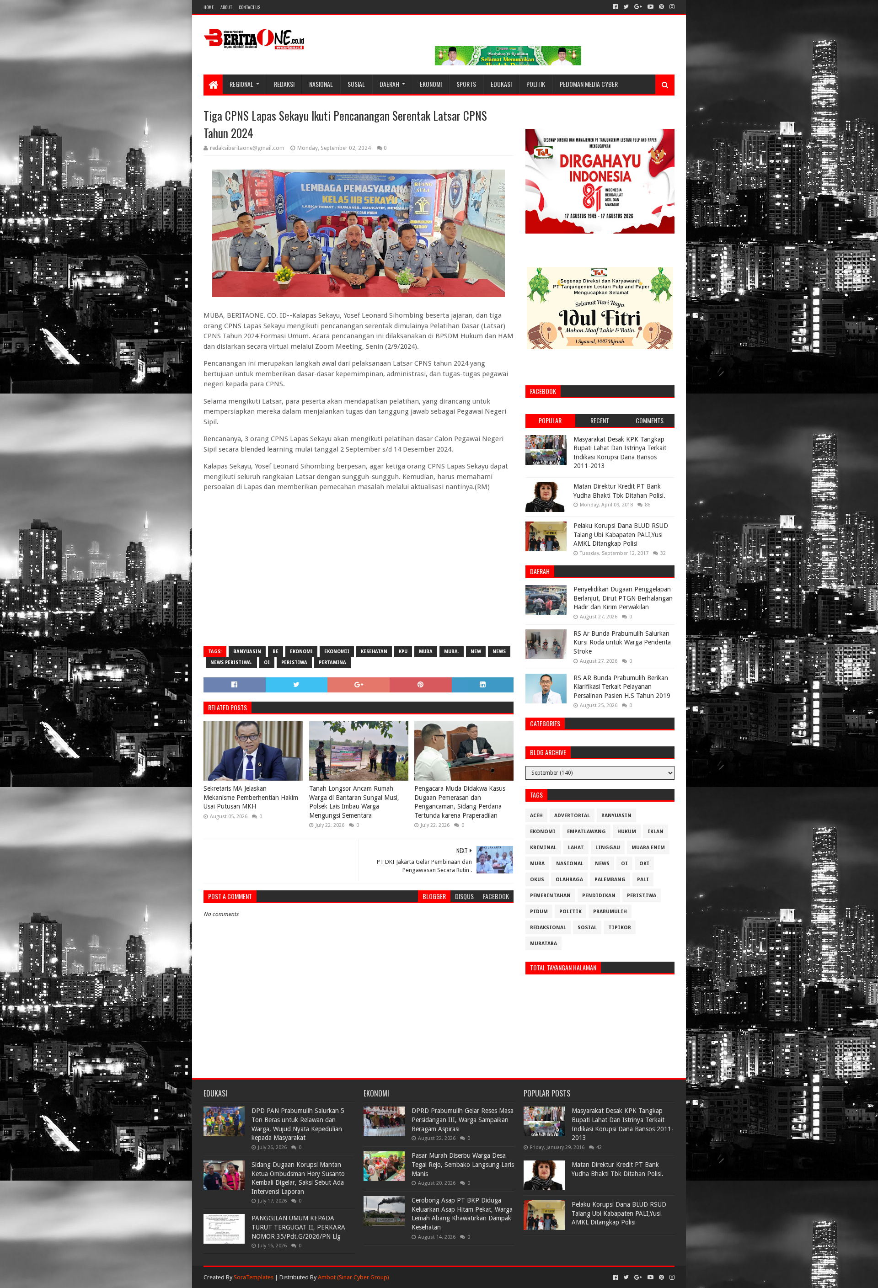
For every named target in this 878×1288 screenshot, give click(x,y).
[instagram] (671, 7)
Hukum (626, 832)
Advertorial (572, 816)
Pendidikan (599, 896)
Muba (426, 651)
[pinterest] (661, 7)
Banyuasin (247, 651)
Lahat (576, 848)
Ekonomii (336, 651)
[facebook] (615, 7)
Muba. (451, 651)
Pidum (539, 912)
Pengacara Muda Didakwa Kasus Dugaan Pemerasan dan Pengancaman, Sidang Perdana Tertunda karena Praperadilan (459, 802)
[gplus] (638, 7)
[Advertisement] (358, 573)
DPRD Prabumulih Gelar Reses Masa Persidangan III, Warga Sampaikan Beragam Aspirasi (463, 1119)
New (476, 651)
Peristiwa (294, 662)
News (499, 651)
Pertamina (332, 662)
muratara (543, 944)
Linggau (607, 848)
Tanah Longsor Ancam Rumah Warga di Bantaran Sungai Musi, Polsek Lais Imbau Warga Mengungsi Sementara (354, 802)
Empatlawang (586, 832)
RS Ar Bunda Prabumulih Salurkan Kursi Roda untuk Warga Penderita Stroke (622, 642)
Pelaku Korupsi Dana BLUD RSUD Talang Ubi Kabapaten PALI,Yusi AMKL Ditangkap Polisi (620, 534)
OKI (644, 864)
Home (208, 7)
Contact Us (249, 7)
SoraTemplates (253, 1277)
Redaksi (284, 84)
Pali (643, 880)
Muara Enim (648, 848)
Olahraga (569, 880)
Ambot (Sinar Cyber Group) (353, 1277)
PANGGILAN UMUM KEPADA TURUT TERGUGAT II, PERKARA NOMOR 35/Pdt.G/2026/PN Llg (298, 1227)
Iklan (656, 832)
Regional (241, 84)
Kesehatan (374, 651)
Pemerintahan (550, 896)
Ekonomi (431, 84)
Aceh (536, 816)
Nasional (321, 84)
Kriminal (543, 848)
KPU (403, 651)
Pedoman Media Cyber (589, 84)
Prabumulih (610, 912)
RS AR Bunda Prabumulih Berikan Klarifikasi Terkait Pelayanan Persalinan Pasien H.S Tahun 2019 (621, 686)
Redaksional (548, 928)
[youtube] (650, 7)
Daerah (389, 84)
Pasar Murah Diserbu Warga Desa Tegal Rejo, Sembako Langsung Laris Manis (463, 1164)
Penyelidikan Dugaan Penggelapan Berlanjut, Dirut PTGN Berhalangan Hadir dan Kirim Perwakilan (623, 598)
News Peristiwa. (231, 662)
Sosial (356, 84)
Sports (466, 84)
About (226, 7)
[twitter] (626, 7)
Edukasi (501, 84)
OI (267, 662)
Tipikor (619, 928)
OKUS (537, 880)
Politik (535, 84)
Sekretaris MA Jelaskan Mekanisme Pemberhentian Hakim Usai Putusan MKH (250, 797)
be (275, 651)
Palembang (610, 880)
